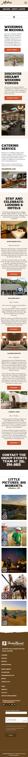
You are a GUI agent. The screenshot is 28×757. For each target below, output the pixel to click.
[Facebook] (4, 704)
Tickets (4, 658)
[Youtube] (12, 704)
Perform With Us (7, 675)
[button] (13, 17)
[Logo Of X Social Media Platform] (6, 704)
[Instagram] (9, 704)
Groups (4, 661)
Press (3, 678)
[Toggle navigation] (25, 2)
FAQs (3, 686)
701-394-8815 (15, 462)
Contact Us (5, 682)
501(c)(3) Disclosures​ (8, 696)
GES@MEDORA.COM (8, 169)
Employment (6, 669)
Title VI (4, 692)
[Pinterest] (15, 704)
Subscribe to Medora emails (12, 710)
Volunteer (5, 672)
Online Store (6, 664)
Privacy (4, 689)
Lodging (4, 655)
